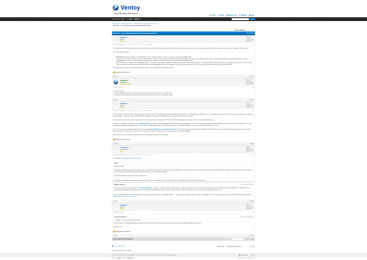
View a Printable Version (119, 245)
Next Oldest (118, 239)
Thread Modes (250, 33)
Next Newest (127, 239)
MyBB (119, 258)
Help (252, 15)
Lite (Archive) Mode (150, 255)
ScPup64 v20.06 (154, 129)
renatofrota (124, 147)
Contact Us (123, 255)
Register (137, 19)
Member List (232, 15)
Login (130, 19)
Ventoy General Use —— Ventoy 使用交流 (131, 23)
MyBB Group (131, 258)
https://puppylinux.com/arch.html (131, 158)
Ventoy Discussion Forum (149, 23)
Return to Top (139, 255)
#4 (253, 154)
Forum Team (115, 255)
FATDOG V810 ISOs (144, 123)
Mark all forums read (161, 255)
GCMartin (123, 37)
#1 (253, 44)
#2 (253, 87)
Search (221, 15)
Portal (213, 15)
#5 (253, 212)
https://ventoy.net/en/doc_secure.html (124, 196)
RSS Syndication (172, 255)
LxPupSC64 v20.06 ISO (169, 129)
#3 (253, 110)
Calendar (243, 15)
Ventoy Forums (116, 23)
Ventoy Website (131, 255)
